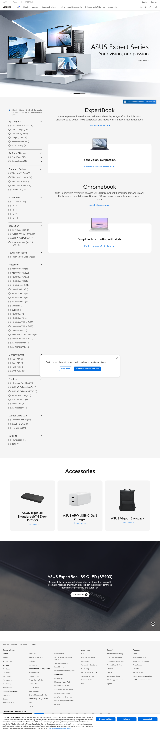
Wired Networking (61, 663)
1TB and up (13, 427)
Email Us (110, 669)
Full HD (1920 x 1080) (18, 233)
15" (9, 213)
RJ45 (10, 443)
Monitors (6, 695)
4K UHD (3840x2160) (17, 237)
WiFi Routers (59, 654)
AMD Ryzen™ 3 (15, 293)
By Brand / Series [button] (17, 153)
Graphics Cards (34, 676)
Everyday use (14, 137)
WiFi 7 (31, 703)
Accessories (7, 661)
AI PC (83, 654)
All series (32, 645)
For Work (6, 673)
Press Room (137, 665)
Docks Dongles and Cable (64, 701)
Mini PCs (32, 661)
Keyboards (58, 678)
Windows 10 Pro (15, 181)
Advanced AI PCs (87, 676)
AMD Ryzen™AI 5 (15, 342)
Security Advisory (113, 676)
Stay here (65, 368)
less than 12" (14, 201)
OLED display (14, 145)
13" (9, 205)
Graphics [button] (12, 379)
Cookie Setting (105, 719)
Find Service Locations (115, 661)
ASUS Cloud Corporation (142, 676)
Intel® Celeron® (15, 284)
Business (154, 2)
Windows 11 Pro (15, 172)
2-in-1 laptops (14, 129)
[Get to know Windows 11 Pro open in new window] (139, 102)
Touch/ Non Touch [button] (17, 252)
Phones (5, 658)
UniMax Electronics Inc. (141, 680)
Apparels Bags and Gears (63, 690)
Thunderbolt (13, 439)
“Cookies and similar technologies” (59, 728)
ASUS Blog (85, 669)
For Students (7, 680)
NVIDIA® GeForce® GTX (19, 386)
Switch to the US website (87, 368)
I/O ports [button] (12, 436)
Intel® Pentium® (15, 289)
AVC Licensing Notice (89, 672)
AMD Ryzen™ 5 (15, 297)
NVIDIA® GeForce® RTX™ (19, 391)
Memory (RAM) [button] (16, 354)
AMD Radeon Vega (16, 395)
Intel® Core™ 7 (14, 317)
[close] (117, 358)
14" (9, 209)
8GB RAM (12, 362)
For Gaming (7, 684)
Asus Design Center (88, 658)
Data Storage (34, 691)
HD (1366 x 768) (15, 229)
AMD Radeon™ (14, 407)
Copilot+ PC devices (17, 125)
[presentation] (9, 110)
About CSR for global (141, 661)
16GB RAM (13, 366)
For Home (6, 669)
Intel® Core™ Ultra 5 (17, 321)
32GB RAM (13, 370)
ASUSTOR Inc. (138, 672)
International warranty (115, 654)
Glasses (5, 699)
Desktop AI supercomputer (64, 671)
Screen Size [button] (14, 197)
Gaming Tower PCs (36, 658)
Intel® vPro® (14, 330)
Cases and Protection (62, 693)
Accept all (147, 719)
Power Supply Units (36, 680)
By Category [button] (14, 121)
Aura (82, 684)
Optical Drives (34, 688)
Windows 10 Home (16, 185)
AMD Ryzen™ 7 (15, 301)
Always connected (16, 141)
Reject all (127, 719)
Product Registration (114, 665)
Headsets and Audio (61, 686)
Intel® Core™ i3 (15, 268)
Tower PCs (32, 654)
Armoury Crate (86, 680)
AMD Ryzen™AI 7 (15, 346)
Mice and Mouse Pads (62, 682)
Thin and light (14, 133)
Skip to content (4, 7)
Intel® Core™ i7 (15, 276)
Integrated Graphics (17, 382)
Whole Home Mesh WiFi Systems (63, 658)
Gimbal (57, 704)
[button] (144, 2)
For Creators (7, 676)
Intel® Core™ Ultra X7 (17, 338)
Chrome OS (13, 189)
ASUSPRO (85, 661)
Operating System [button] (17, 169)
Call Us (109, 672)
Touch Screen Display (18, 256)
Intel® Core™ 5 (14, 313)
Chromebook (14, 160)
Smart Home (59, 667)
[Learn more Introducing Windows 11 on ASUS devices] (80, 96)
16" (9, 217)
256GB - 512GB (15, 423)
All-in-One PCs (8, 703)
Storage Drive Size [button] (17, 415)
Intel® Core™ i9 (15, 280)
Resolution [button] (13, 226)
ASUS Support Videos (115, 680)
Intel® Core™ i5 (15, 272)
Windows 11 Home (16, 177)
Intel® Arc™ (13, 403)
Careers (136, 669)
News (135, 654)
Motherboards (34, 673)
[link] (7, 7)
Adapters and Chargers (63, 697)
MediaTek (12, 305)
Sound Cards (33, 684)
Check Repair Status (114, 658)
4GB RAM (12, 358)
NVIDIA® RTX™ (15, 399)
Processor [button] (13, 264)
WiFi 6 (31, 706)
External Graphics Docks (38, 695)
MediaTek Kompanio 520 (19, 334)
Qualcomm (13, 309)
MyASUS (110, 684)
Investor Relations (139, 658)
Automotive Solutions (89, 665)
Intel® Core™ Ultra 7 (17, 326)
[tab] (76, 94)
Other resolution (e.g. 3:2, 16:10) (22, 242)
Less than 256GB (16, 419)
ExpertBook (13, 156)
